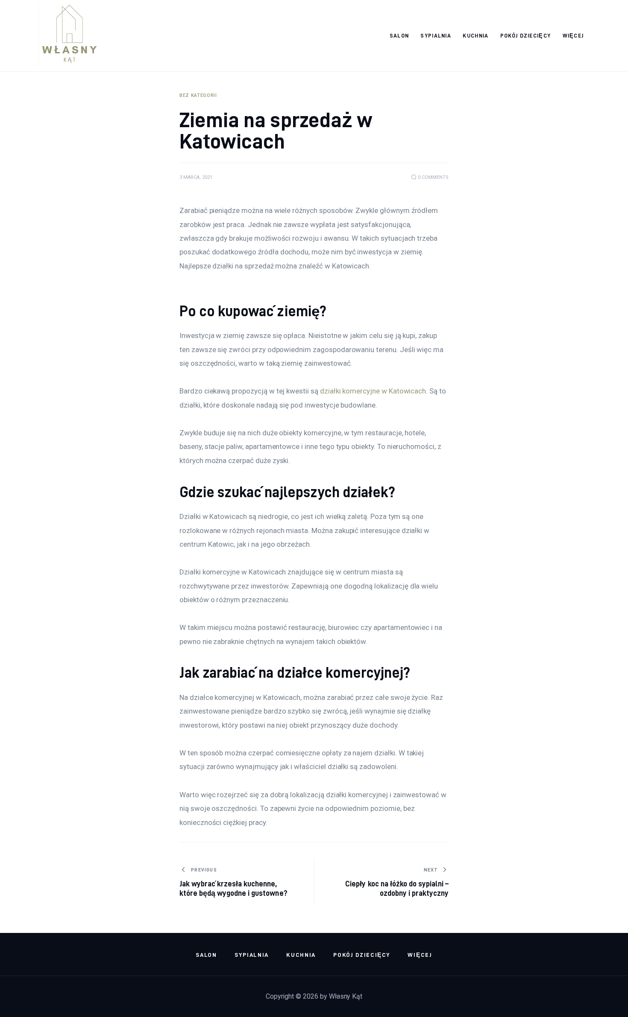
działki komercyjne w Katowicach (373, 391)
